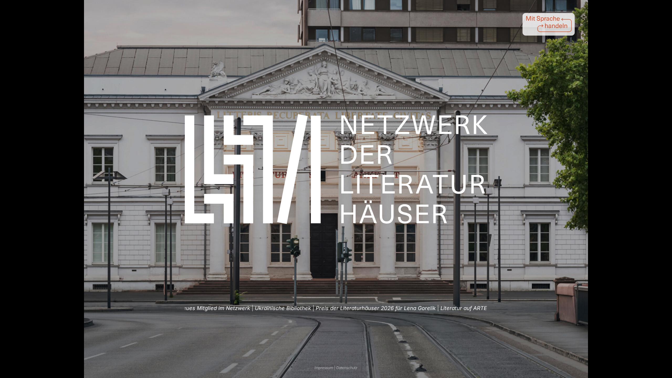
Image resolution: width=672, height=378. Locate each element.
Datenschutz (347, 367)
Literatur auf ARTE (412, 308)
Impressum (323, 367)
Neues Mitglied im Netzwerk (476, 308)
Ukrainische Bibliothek (232, 308)
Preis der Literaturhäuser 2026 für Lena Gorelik (325, 308)
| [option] (234, 308)
